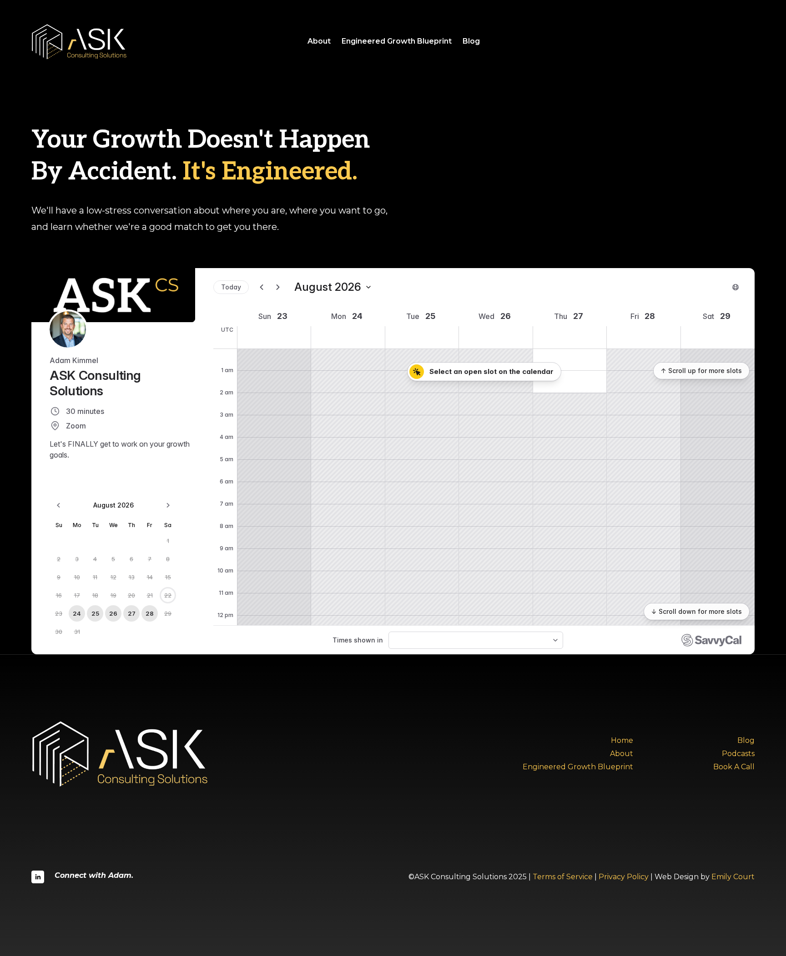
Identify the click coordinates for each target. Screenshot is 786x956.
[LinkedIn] (37, 877)
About (319, 41)
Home (622, 740)
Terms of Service (563, 876)
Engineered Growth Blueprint (397, 41)
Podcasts (738, 753)
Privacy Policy (624, 876)
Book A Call (734, 766)
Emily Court (733, 876)
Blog (471, 41)
